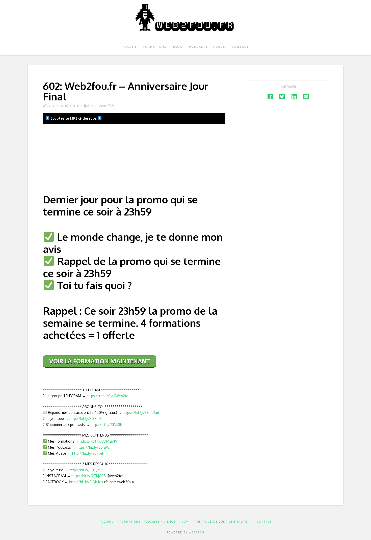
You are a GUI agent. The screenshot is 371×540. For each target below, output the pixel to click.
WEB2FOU (196, 532)
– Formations (128, 521)
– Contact (263, 521)
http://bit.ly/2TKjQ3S (88, 476)
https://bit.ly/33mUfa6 (141, 412)
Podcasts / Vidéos (159, 521)
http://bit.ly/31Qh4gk (86, 482)
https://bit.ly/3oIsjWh (94, 447)
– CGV (183, 521)
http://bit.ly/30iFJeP (85, 418)
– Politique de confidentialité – (221, 521)
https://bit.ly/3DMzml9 (98, 441)
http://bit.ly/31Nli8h (106, 424)
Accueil (106, 521)
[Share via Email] (306, 96)
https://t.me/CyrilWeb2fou (108, 396)
